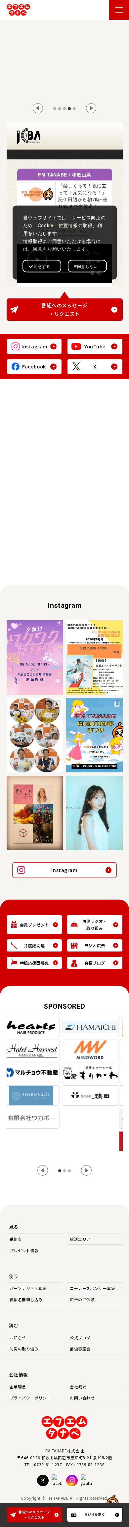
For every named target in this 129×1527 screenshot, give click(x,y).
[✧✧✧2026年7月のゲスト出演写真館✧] (35, 735)
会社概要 (78, 1386)
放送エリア (80, 1239)
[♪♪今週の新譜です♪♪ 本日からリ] (35, 813)
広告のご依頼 (82, 1299)
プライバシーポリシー (30, 1397)
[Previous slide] (38, 108)
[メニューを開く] (119, 10)
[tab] (54, 108)
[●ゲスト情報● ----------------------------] (35, 657)
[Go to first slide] (86, 1170)
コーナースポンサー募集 (92, 1288)
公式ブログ (80, 1337)
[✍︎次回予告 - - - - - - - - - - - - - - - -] (94, 813)
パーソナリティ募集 (28, 1288)
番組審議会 (80, 1348)
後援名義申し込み (26, 1299)
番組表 (16, 1239)
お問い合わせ (82, 1397)
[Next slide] (91, 108)
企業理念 (18, 1386)
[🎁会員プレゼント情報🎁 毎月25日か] (94, 657)
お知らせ (18, 1337)
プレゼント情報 (24, 1250)
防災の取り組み (24, 1348)
